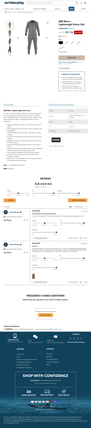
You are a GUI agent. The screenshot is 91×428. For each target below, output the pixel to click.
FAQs (18, 357)
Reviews (49, 357)
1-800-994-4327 (13, 340)
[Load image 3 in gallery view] (9, 41)
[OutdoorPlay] (5, 12)
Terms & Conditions (52, 362)
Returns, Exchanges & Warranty (27, 360)
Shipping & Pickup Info (24, 362)
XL (79, 43)
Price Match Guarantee (24, 368)
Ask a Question (46, 315)
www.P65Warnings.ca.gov (53, 329)
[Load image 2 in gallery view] (9, 33)
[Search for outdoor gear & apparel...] (77, 3)
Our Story (49, 354)
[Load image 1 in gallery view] (9, 26)
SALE (71, 9)
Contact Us (20, 354)
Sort (70, 207)
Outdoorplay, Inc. (50, 406)
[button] (85, 3)
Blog (47, 365)
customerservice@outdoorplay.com (15, 421)
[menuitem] (15, 10)
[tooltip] (40, 238)
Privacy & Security (52, 359)
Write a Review (79, 200)
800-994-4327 (39, 421)
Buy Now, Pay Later (23, 365)
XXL (62, 48)
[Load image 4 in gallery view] (9, 49)
